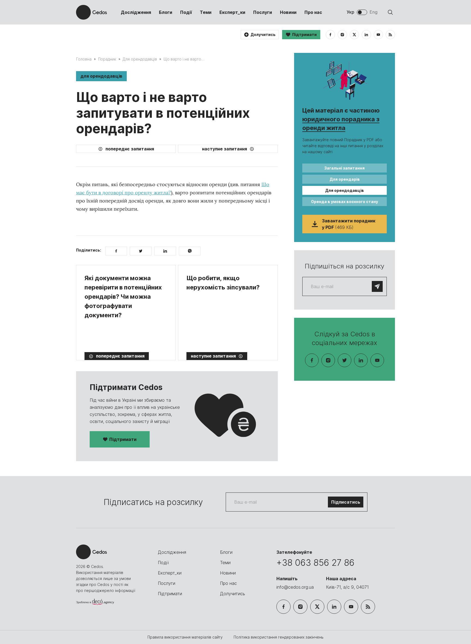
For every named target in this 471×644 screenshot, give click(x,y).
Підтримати (123, 439)
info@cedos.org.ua (295, 587)
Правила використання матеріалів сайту (185, 637)
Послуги (262, 12)
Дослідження (136, 12)
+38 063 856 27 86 (315, 562)
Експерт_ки (232, 12)
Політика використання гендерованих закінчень (279, 637)
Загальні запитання (344, 168)
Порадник (107, 59)
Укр (350, 12)
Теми (206, 12)
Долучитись (232, 593)
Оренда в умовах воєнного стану (344, 201)
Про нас (313, 12)
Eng (374, 12)
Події (186, 12)
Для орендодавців (140, 59)
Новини (288, 12)
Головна (84, 59)
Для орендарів (345, 179)
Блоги (165, 12)
